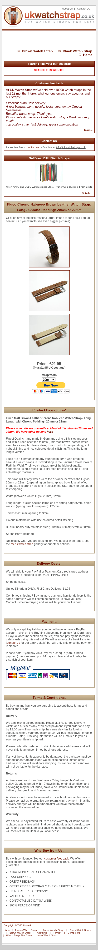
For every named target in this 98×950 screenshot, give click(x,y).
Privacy (57, 932)
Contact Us (83, 8)
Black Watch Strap (77, 51)
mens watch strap (21, 544)
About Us (68, 8)
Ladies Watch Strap (26, 930)
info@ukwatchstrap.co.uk (71, 147)
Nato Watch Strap (47, 935)
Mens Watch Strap (53, 930)
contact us (33, 147)
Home (87, 55)
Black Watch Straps (80, 930)
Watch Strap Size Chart (19, 935)
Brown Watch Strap (37, 51)
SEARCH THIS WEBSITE (49, 70)
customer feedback (56, 858)
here (50, 431)
